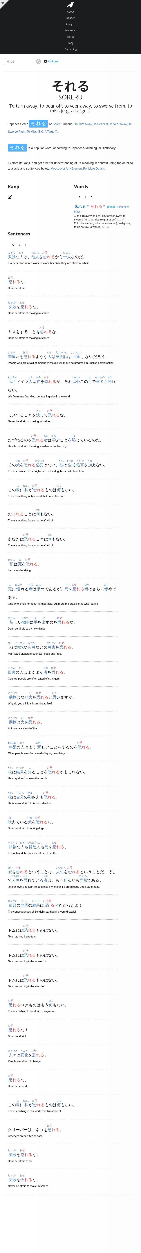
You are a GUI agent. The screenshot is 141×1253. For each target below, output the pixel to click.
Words (70, 36)
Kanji (70, 43)
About (70, 11)
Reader (70, 18)
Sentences (70, 30)
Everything (70, 49)
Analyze (70, 24)
